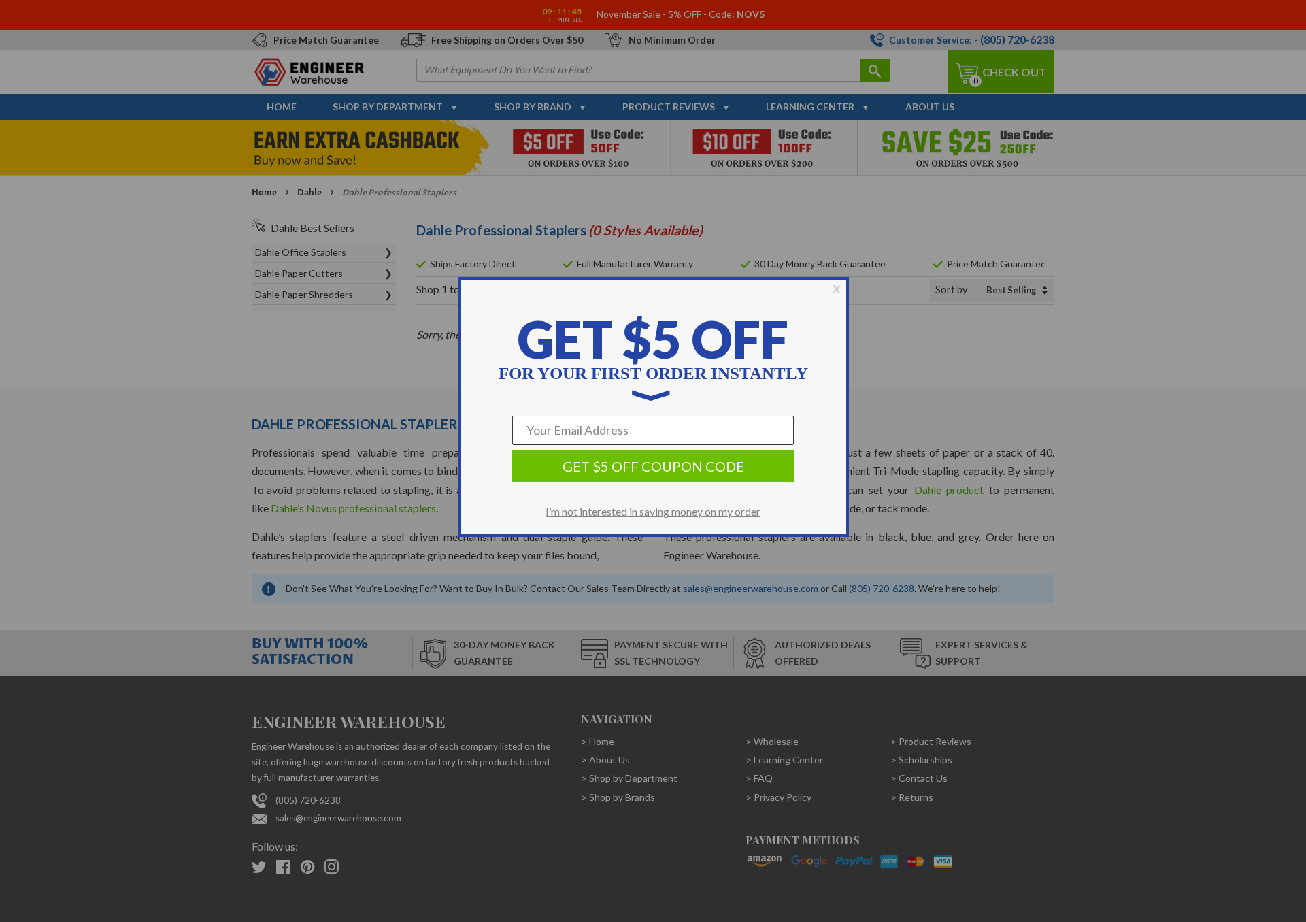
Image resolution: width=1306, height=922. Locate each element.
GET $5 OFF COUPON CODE (653, 466)
